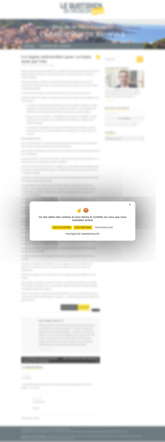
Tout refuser (83, 227)
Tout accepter (62, 227)
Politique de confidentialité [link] (82, 234)
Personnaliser (104, 227)
